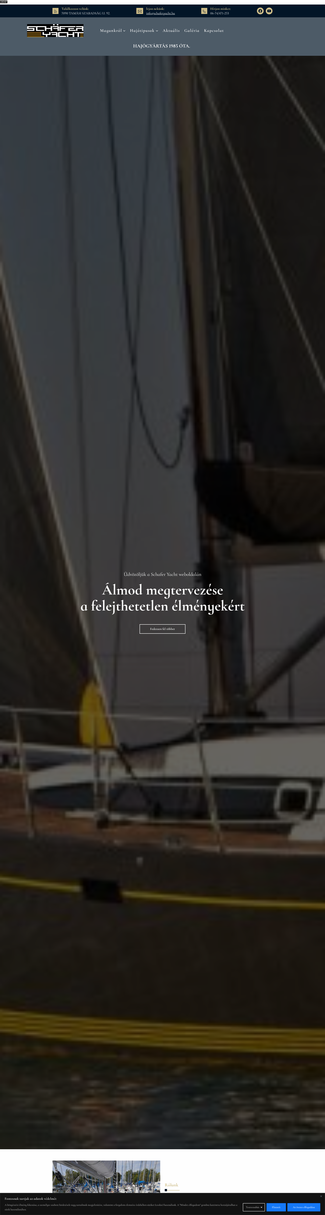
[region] (162, 1204)
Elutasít (276, 1207)
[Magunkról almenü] (124, 30)
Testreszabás (252, 1207)
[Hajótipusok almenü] (157, 30)
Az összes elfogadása (304, 1207)
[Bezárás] (321, 1196)
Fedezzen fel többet (162, 629)
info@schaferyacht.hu (160, 13)
